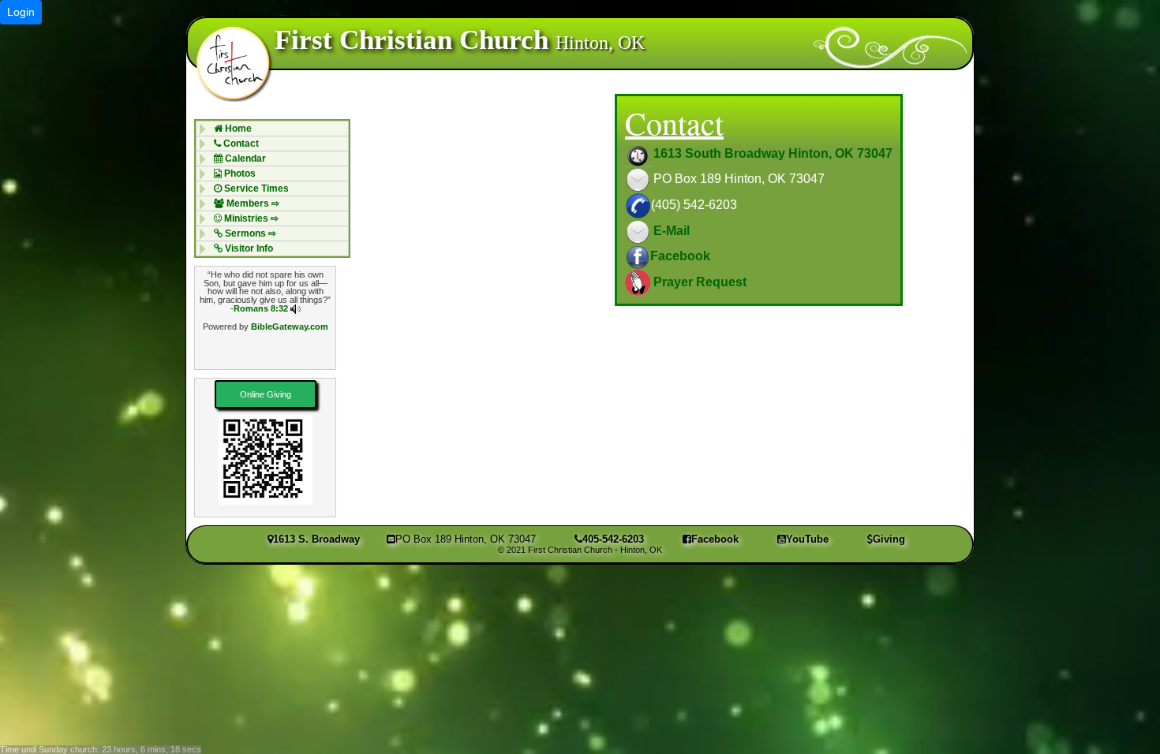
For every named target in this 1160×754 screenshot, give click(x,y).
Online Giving (265, 394)
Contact (240, 143)
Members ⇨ (251, 203)
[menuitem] (272, 128)
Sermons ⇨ (249, 233)
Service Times (255, 188)
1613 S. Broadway (316, 539)
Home (237, 128)
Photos (239, 173)
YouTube (807, 539)
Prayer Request (698, 282)
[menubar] (272, 188)
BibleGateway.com (289, 326)
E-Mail (670, 230)
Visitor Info (248, 248)
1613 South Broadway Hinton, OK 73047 (771, 153)
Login (21, 12)
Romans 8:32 (261, 308)
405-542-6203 (613, 539)
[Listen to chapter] (295, 308)
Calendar (244, 158)
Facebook (680, 256)
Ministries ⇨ (250, 218)
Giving (889, 539)
